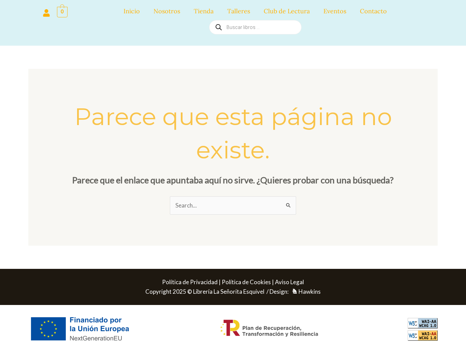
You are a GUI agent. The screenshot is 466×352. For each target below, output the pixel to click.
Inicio (131, 11)
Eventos (334, 11)
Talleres (238, 11)
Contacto (373, 11)
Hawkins (309, 291)
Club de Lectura (287, 11)
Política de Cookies (246, 282)
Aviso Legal (289, 282)
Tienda (204, 11)
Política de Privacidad (190, 282)
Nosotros (167, 11)
